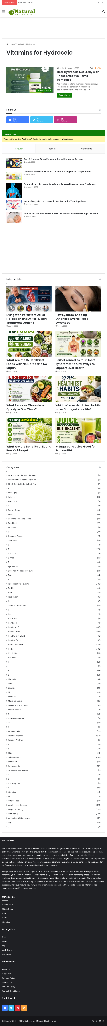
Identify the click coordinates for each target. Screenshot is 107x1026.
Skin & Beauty (14, 757)
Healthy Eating (14, 640)
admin (61, 68)
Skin (10, 753)
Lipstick (11, 688)
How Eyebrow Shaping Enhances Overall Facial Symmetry (43, 2)
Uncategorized (14, 783)
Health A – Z (13, 627)
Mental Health (14, 709)
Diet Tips (12, 553)
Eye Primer (13, 566)
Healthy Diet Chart (16, 636)
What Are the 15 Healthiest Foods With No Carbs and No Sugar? (26, 364)
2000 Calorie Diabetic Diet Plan (22, 484)
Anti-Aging (12, 493)
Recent (51, 148)
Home (11, 44)
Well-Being (13, 814)
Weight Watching (15, 809)
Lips (10, 683)
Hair (10, 614)
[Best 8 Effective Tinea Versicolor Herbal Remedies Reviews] (14, 163)
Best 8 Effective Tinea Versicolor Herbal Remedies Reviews (53, 159)
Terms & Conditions (11, 991)
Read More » (64, 95)
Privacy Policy (8, 978)
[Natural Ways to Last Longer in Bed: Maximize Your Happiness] (14, 205)
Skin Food (12, 762)
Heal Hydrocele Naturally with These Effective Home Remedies (78, 76)
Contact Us (7, 982)
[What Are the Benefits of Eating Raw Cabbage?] (29, 430)
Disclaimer (6, 974)
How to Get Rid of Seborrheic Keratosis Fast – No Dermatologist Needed (61, 213)
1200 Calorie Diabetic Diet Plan (22, 475)
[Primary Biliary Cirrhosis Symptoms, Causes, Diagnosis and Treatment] (14, 190)
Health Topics (14, 631)
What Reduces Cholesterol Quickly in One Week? (25, 407)
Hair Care (12, 618)
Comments (86, 148)
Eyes (10, 575)
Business (12, 527)
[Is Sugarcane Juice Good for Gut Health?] (78, 430)
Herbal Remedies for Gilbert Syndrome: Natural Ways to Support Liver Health (75, 364)
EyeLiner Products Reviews (20, 571)
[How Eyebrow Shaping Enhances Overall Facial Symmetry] (78, 298)
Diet (10, 549)
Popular (19, 148)
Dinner (11, 558)
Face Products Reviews (18, 584)
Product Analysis (15, 736)
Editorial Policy (8, 987)
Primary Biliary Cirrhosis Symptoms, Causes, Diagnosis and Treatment (60, 184)
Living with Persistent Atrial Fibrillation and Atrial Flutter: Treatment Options (26, 319)
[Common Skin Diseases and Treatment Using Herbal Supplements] (14, 175)
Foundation (13, 597)
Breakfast (12, 523)
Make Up (12, 696)
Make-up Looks (15, 701)
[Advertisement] (53, 26)
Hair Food (12, 623)
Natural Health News (36, 848)
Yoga (10, 822)
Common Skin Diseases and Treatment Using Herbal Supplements (57, 171)
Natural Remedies (16, 718)
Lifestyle (12, 679)
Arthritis (11, 497)
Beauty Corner (14, 510)
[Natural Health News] (21, 11)
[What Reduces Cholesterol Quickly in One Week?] (29, 389)
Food (10, 592)
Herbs (10, 649)
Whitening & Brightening (19, 818)
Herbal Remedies (15, 644)
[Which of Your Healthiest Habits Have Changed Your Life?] (78, 389)
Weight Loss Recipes (17, 805)
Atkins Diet (13, 501)
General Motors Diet (17, 605)
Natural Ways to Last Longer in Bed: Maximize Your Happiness (55, 201)
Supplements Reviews (18, 770)
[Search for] (103, 12)
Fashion (11, 588)
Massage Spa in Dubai (18, 705)
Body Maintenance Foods (19, 519)
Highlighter (13, 653)
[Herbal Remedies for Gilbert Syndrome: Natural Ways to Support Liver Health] (78, 344)
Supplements (14, 766)
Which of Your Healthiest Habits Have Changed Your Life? (78, 407)
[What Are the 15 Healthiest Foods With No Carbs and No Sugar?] (29, 344)
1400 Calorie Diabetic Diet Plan (22, 480)
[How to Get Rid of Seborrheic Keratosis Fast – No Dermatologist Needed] (14, 217)
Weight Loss (13, 801)
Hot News (12, 657)
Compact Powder (16, 536)
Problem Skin (14, 731)
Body (10, 514)
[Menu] (3, 12)
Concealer (12, 540)
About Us (6, 969)
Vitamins (12, 792)
